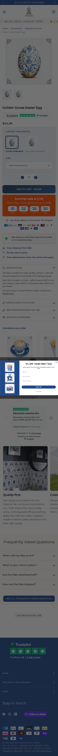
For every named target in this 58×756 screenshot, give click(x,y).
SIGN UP (39, 387)
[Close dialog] (56, 362)
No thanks (38, 391)
